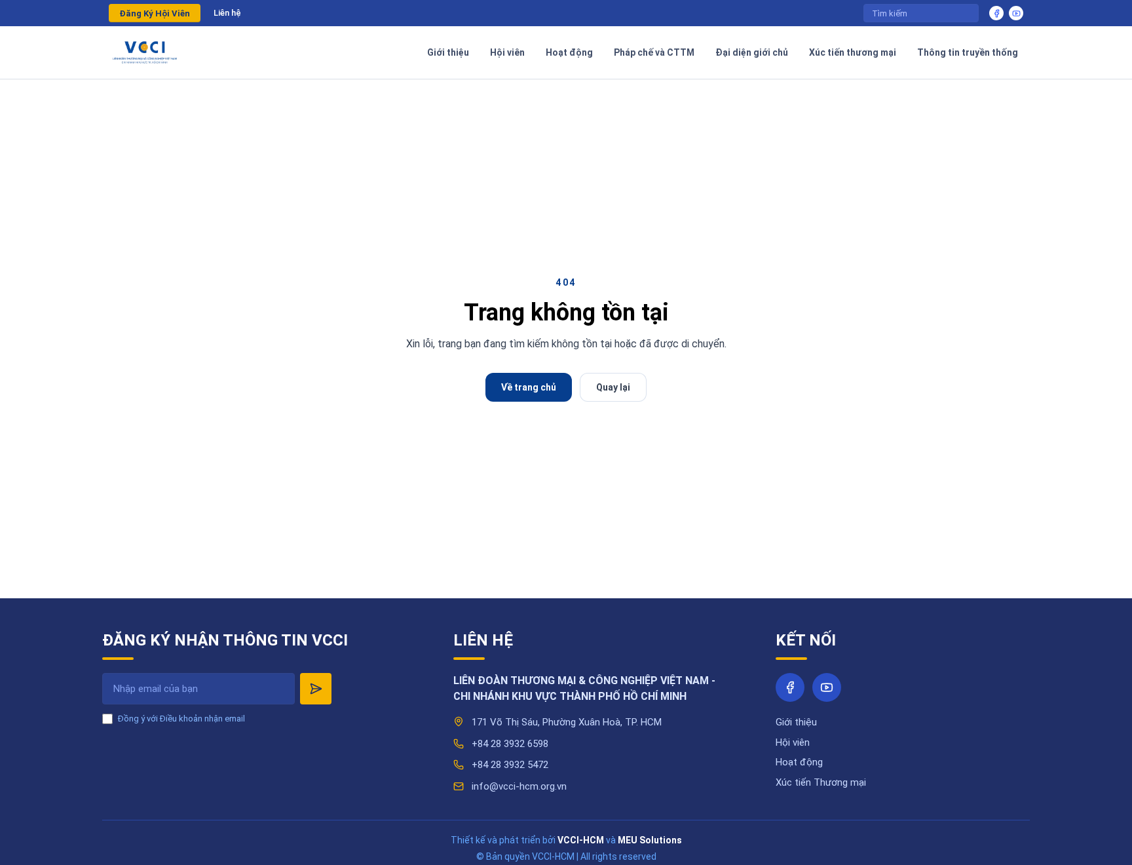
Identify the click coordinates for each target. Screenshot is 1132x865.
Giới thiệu (796, 722)
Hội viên (793, 742)
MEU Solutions (650, 840)
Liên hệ (227, 13)
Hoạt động (799, 762)
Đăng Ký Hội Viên (154, 13)
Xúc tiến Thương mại (821, 782)
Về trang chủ (528, 387)
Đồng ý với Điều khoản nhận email (181, 718)
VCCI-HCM (580, 840)
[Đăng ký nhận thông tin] (315, 688)
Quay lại (613, 387)
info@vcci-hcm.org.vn (519, 786)
